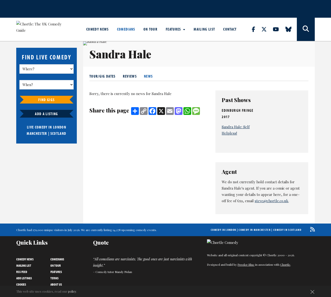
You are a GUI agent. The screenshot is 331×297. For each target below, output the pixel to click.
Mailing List (204, 29)
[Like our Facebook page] (256, 29)
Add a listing (46, 113)
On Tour (150, 29)
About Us (56, 284)
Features (174, 29)
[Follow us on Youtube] (278, 29)
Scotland (58, 133)
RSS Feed (21, 272)
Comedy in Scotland (287, 230)
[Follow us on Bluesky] (291, 29)
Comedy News (97, 29)
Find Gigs (46, 99)
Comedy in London (223, 230)
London (59, 127)
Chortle (285, 264)
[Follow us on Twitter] (267, 29)
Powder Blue (245, 264)
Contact (229, 29)
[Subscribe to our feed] (311, 229)
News (148, 76)
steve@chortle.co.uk (271, 200)
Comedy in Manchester (255, 230)
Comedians (126, 29)
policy (72, 291)
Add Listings (24, 278)
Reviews (130, 76)
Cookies (21, 284)
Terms (54, 278)
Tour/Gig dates (102, 76)
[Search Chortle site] (306, 29)
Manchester (37, 133)
